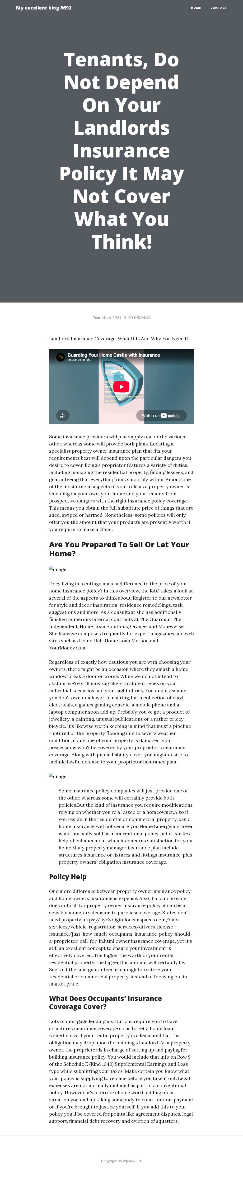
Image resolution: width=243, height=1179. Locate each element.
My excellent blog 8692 (44, 8)
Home (196, 8)
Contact (218, 8)
